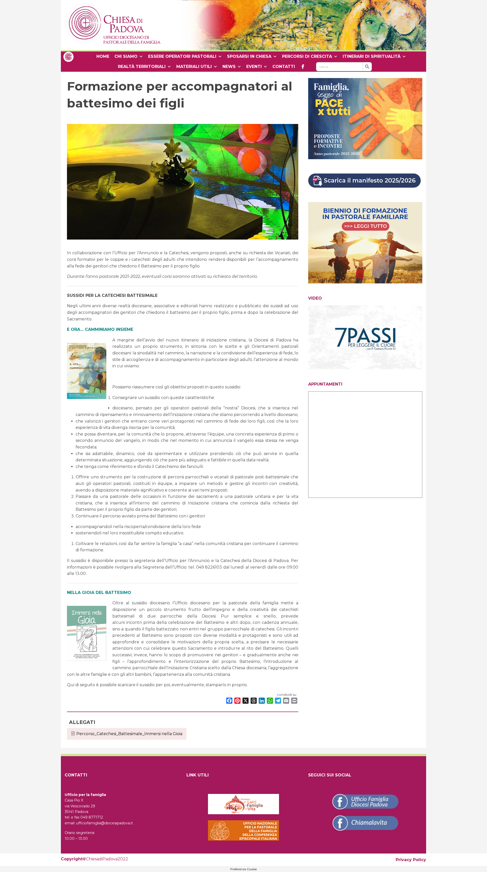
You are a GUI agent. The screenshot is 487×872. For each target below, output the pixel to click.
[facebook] (303, 67)
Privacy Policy (411, 859)
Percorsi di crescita (307, 56)
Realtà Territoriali (142, 66)
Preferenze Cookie (243, 869)
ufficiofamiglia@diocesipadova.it (104, 823)
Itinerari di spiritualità (372, 56)
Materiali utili (194, 66)
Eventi (254, 66)
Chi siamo (125, 56)
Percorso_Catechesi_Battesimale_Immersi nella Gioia (129, 733)
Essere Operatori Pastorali (182, 56)
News (229, 66)
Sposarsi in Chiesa (249, 56)
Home (102, 56)
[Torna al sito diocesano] (68, 56)
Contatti (283, 66)
